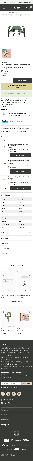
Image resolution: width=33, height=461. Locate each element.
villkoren (15, 387)
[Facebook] (3, 394)
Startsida (3, 12)
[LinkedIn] (19, 394)
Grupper (18, 12)
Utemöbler (11, 12)
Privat (4, 2)
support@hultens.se (10, 403)
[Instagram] (8, 394)
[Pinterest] (14, 394)
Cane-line (4, 62)
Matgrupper (26, 12)
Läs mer (23, 121)
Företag (12, 2)
